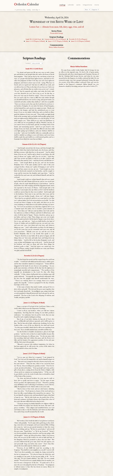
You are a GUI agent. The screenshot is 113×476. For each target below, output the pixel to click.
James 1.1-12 (35, 41)
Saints (78, 5)
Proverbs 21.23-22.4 (78, 39)
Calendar (71, 5)
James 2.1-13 (80, 41)
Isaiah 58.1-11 (33, 39)
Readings (62, 5)
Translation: (28, 63)
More (96, 5)
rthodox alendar (26, 4)
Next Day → (36, 9)
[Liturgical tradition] (87, 9)
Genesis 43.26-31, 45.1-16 (55, 39)
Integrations (87, 5)
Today (29, 9)
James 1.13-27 (58, 41)
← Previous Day (20, 9)
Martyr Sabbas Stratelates (56, 47)
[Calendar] (95, 9)
